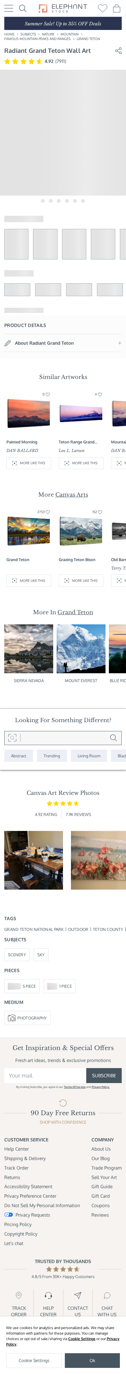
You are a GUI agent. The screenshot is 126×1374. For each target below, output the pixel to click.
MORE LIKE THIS (32, 463)
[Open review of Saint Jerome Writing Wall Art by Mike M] (33, 860)
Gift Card (100, 1196)
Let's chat (13, 1243)
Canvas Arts (71, 494)
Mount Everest (81, 680)
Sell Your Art (104, 1177)
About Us (101, 1149)
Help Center (16, 1149)
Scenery (17, 954)
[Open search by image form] (12, 738)
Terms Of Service (75, 1087)
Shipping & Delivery (25, 1158)
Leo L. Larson (71, 450)
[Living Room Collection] (89, 756)
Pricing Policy (17, 1224)
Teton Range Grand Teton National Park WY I (81, 442)
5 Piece (29, 986)
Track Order (16, 1168)
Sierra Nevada (29, 680)
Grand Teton (88, 39)
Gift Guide (102, 1186)
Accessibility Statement (28, 1186)
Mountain (70, 34)
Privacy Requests (33, 1215)
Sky (41, 954)
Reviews (100, 1215)
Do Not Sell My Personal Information (42, 1205)
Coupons (100, 1205)
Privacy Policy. (101, 1087)
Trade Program (106, 1168)
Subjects (28, 34)
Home (9, 34)
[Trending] (52, 756)
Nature (48, 34)
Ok (92, 1360)
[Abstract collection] (18, 756)
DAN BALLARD (22, 450)
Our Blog (100, 1158)
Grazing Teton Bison (77, 559)
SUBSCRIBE (104, 1075)
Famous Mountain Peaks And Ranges (37, 39)
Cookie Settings (81, 1338)
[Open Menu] (8, 8)
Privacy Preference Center (30, 1196)
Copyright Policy (20, 1234)
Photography (32, 1017)
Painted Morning (21, 441)
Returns (12, 1177)
